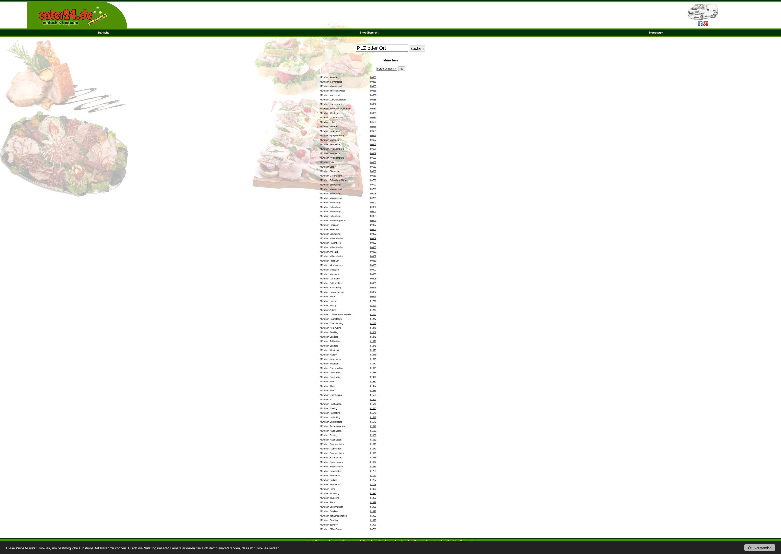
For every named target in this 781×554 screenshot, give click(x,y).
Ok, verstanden (759, 547)
